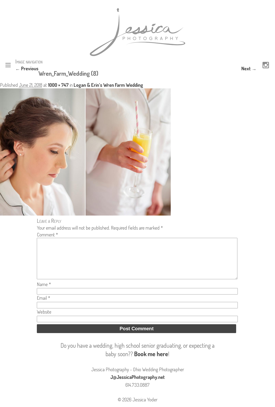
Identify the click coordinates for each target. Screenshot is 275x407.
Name (44, 284)
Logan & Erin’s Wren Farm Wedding (108, 85)
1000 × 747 (58, 85)
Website (44, 312)
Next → (248, 68)
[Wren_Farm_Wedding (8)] (85, 214)
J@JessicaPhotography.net (137, 377)
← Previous (26, 68)
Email (43, 298)
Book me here (151, 354)
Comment (47, 234)
